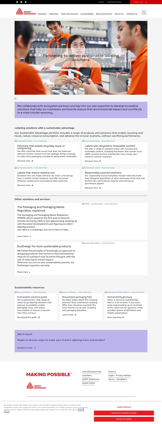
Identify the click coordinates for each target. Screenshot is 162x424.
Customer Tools (138, 2)
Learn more (24, 236)
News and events (104, 14)
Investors (101, 2)
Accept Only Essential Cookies (123, 413)
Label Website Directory (114, 2)
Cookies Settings (124, 407)
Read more (23, 272)
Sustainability (87, 14)
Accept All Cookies (124, 419)
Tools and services (69, 14)
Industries (53, 14)
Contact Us (132, 14)
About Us (119, 14)
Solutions (42, 14)
